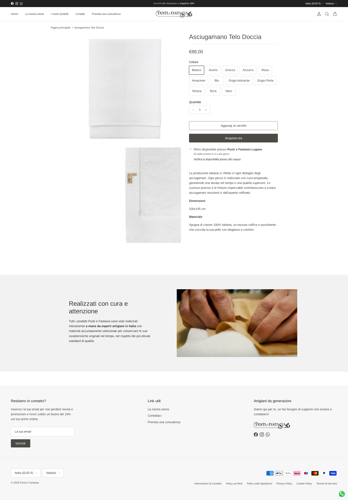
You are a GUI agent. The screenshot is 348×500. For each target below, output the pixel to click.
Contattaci (154, 415)
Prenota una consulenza (106, 13)
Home (14, 13)
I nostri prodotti (59, 13)
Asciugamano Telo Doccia (89, 27)
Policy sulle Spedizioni (259, 483)
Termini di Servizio (326, 483)
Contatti (80, 13)
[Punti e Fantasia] (174, 14)
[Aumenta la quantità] (207, 110)
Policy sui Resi (234, 483)
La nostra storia (34, 13)
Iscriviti (21, 443)
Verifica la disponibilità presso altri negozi (217, 159)
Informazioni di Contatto (208, 483)
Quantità (195, 102)
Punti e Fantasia (29, 482)
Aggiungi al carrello (233, 125)
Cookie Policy (304, 483)
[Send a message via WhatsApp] (342, 494)
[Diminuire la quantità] (192, 110)
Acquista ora (233, 138)
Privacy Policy (284, 483)
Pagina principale (61, 27)
